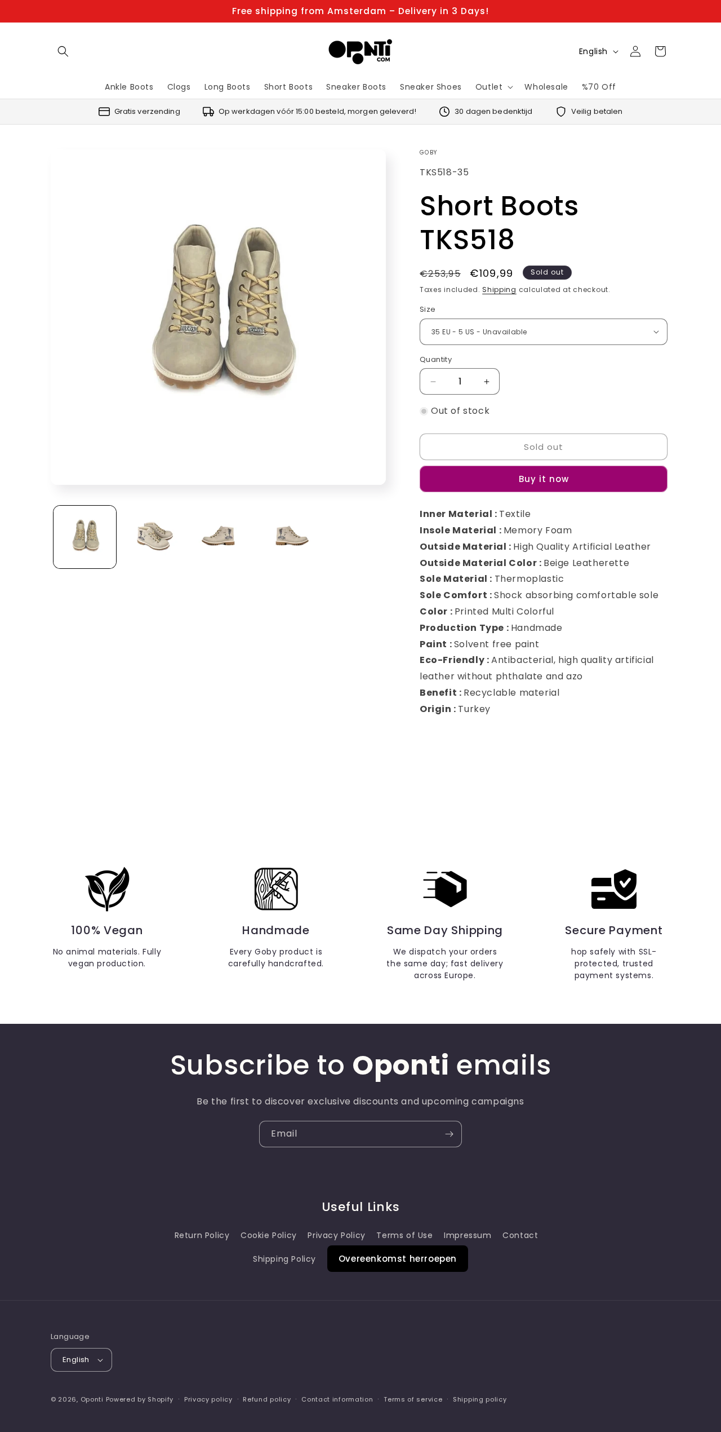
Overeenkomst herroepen (398, 1259)
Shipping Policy (284, 1259)
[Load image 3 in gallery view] (221, 537)
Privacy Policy (336, 1235)
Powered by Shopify (140, 1399)
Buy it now (544, 479)
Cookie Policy (269, 1235)
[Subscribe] (449, 1134)
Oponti (92, 1399)
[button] (63, 51)
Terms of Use (404, 1235)
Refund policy (267, 1399)
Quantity (436, 359)
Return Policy (202, 1235)
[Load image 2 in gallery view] (153, 537)
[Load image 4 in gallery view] (289, 537)
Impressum (467, 1235)
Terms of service (413, 1399)
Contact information (337, 1399)
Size (428, 309)
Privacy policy (208, 1399)
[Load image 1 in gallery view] (85, 537)
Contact (520, 1235)
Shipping (499, 289)
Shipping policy (480, 1399)
